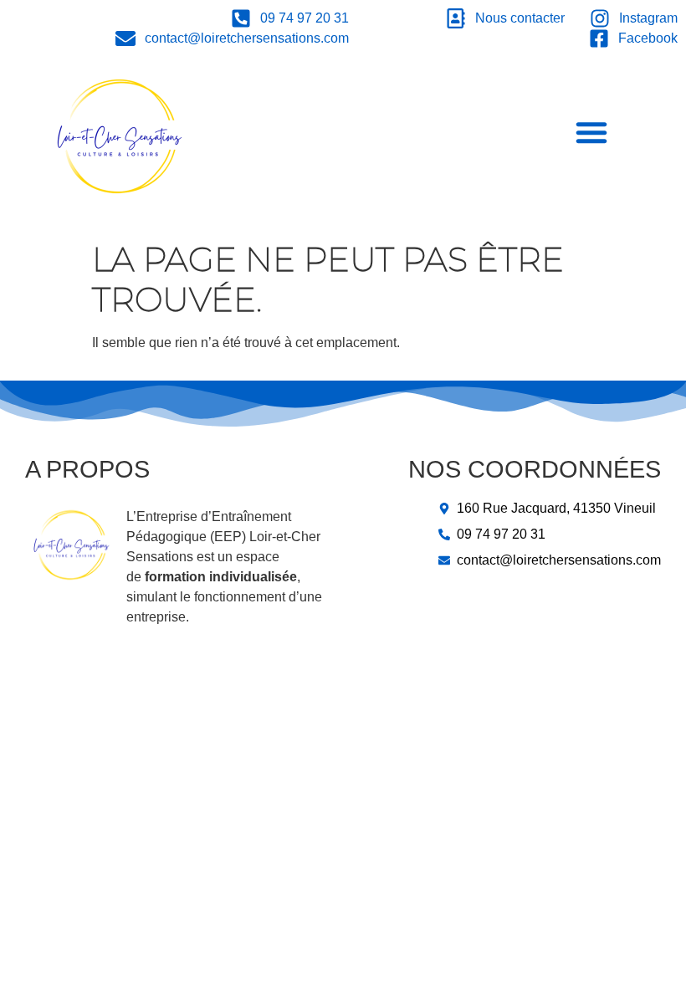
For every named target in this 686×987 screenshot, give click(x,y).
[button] (591, 132)
